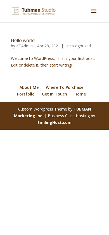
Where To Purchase (64, 87)
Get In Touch (54, 94)
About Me (29, 87)
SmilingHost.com (54, 122)
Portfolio (26, 94)
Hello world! (23, 40)
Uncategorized (78, 45)
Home (80, 94)
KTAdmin (24, 45)
